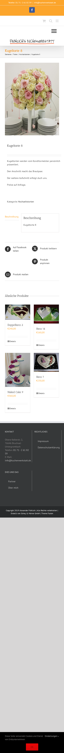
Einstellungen (51, 736)
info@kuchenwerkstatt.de (45, 2)
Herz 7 (40, 376)
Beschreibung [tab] (12, 216)
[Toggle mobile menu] (57, 21)
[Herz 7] (46, 362)
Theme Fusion (47, 513)
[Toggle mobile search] (50, 21)
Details (13, 341)
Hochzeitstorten (26, 201)
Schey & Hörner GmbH (30, 513)
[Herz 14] (46, 314)
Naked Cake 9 (15, 392)
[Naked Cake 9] (17, 370)
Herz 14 (40, 328)
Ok (32, 747)
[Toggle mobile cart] (44, 21)
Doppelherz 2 (15, 325)
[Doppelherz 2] (17, 312)
